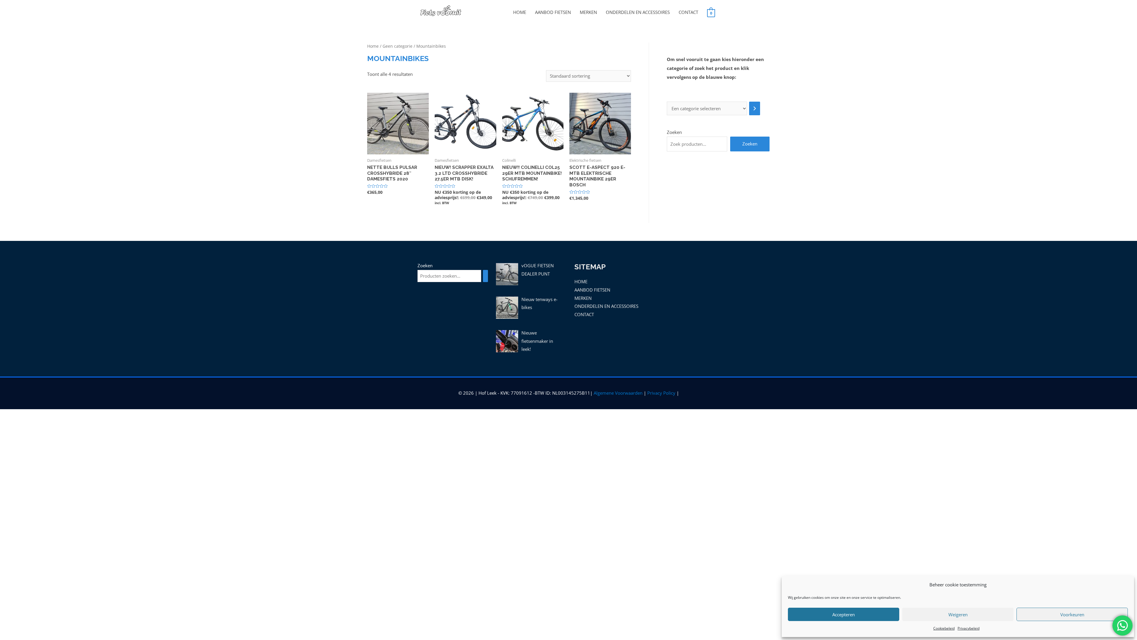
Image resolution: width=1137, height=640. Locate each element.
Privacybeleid (968, 628)
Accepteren (843, 614)
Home (373, 46)
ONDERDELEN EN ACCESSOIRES (638, 12)
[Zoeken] (485, 276)
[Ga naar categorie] (754, 109)
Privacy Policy (661, 393)
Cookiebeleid (944, 628)
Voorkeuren (1072, 614)
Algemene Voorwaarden (618, 393)
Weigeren (958, 614)
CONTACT (688, 12)
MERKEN (588, 12)
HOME (519, 12)
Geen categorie (397, 46)
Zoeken (674, 132)
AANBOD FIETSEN (553, 12)
